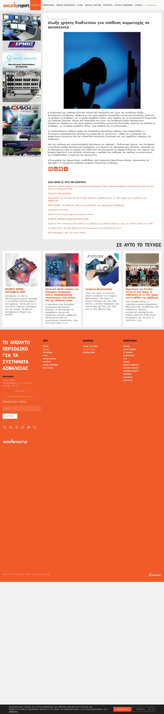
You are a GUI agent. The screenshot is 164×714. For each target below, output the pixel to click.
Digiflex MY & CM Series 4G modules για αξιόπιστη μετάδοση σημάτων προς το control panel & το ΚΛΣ (100, 223)
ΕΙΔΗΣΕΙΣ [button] (35, 5)
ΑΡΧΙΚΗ (25, 5)
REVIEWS (126, 346)
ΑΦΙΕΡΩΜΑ (127, 374)
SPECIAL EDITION (93, 5)
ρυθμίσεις (13, 711)
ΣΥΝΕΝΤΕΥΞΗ (127, 377)
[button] (159, 336)
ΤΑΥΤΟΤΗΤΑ (107, 5)
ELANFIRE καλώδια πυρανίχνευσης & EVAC (68, 219)
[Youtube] (29, 427)
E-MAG (80, 5)
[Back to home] (19, 5)
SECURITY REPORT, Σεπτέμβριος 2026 (15, 290)
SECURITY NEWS (89, 349)
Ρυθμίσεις (140, 709)
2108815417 (19, 391)
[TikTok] (17, 427)
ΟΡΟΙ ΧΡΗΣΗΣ (48, 368)
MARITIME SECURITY (131, 368)
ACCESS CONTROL (129, 349)
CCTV (125, 359)
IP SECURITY (128, 352)
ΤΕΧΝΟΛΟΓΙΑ (127, 380)
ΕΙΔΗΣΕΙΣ (46, 349)
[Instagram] (23, 427)
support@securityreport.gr (19, 396)
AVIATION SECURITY (130, 371)
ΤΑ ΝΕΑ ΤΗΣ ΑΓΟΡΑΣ (90, 346)
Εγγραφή (10, 416)
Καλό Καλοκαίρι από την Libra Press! (67, 232)
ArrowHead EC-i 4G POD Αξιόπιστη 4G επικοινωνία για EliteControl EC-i (84, 228)
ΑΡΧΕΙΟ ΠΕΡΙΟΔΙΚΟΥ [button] (65, 5)
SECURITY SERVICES (131, 365)
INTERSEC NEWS (89, 352)
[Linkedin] (11, 427)
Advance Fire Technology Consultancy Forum (70, 214)
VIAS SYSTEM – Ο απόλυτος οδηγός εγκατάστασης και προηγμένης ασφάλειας (86, 205)
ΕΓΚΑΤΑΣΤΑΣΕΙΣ (129, 355)
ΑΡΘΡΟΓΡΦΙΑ (47, 352)
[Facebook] (5, 427)
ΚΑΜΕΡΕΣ (126, 362)
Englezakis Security (58, 209)
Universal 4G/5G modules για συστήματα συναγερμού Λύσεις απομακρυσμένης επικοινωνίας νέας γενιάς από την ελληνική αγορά (100, 187)
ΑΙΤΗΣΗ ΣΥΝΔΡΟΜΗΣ (124, 5)
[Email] (35, 427)
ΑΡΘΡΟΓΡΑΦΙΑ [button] (48, 5)
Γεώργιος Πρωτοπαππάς (59, 193)
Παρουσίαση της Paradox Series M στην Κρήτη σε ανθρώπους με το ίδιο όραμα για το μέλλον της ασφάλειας (97, 199)
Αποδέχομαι (122, 709)
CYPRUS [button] (138, 5)
